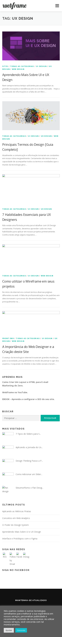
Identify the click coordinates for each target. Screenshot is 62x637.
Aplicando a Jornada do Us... (29, 447)
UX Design (46, 136)
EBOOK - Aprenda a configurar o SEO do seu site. (28, 399)
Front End (8, 338)
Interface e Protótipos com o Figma (19, 538)
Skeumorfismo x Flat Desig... (29, 487)
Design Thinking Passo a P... (29, 460)
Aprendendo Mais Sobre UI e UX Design (21, 531)
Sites (5, 66)
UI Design (41, 66)
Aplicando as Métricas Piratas (16, 511)
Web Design (18, 69)
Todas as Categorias (22, 66)
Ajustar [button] (9, 630)
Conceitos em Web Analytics (16, 518)
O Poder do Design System (15, 524)
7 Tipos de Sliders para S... (28, 433)
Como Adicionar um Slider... (29, 474)
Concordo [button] (21, 630)
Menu (56, 5)
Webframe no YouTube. (15, 392)
